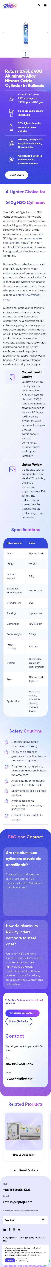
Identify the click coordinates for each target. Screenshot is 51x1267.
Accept (10, 1260)
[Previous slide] (3, 32)
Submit (43, 1219)
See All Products (28, 1170)
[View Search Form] (38, 5)
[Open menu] (45, 5)
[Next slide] (47, 32)
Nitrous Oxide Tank (23, 1155)
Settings (22, 1260)
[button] (25, 54)
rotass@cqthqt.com (17, 1202)
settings (35, 1255)
